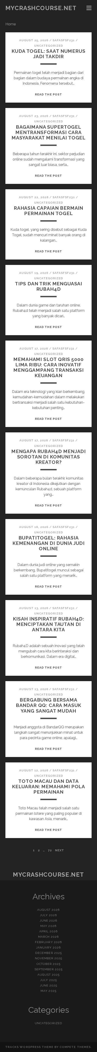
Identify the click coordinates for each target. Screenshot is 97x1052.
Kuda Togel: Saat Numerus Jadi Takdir (48, 53)
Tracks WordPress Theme (29, 1047)
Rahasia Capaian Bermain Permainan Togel (48, 210)
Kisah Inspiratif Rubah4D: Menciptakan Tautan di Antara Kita (48, 624)
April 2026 (48, 931)
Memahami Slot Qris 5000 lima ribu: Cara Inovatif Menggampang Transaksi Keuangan (48, 367)
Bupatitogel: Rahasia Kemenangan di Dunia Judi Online (48, 543)
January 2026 (48, 947)
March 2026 (48, 936)
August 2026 (48, 909)
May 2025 (48, 991)
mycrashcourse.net (41, 8)
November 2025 (48, 958)
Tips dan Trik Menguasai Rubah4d (48, 286)
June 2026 (48, 920)
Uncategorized (48, 45)
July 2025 (48, 980)
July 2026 (48, 915)
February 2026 (48, 942)
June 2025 (48, 985)
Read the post (48, 94)
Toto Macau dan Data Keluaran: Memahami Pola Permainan (48, 786)
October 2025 (49, 964)
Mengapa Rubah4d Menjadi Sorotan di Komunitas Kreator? (48, 457)
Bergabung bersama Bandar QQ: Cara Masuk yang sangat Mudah (48, 705)
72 (50, 850)
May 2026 (48, 926)
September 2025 (48, 969)
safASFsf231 (64, 40)
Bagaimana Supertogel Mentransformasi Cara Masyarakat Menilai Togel (48, 132)
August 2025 (48, 974)
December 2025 (48, 953)
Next (59, 850)
